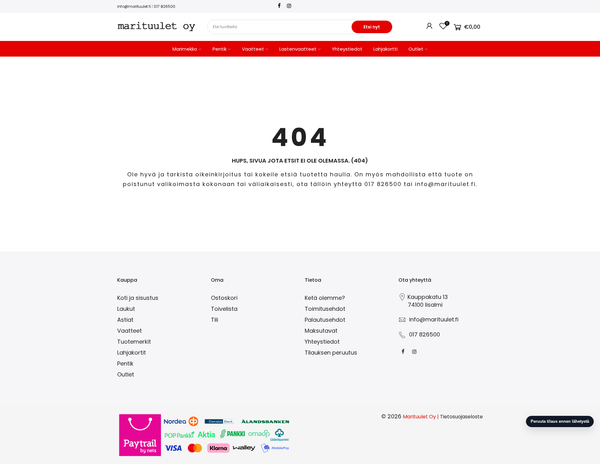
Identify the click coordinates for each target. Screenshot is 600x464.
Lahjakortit (131, 352)
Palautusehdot (325, 320)
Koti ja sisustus (137, 298)
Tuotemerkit (134, 341)
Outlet (415, 49)
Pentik (219, 49)
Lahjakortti (385, 49)
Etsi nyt (371, 27)
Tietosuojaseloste (461, 416)
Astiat (125, 320)
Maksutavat (321, 331)
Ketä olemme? (325, 298)
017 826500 (164, 6)
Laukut (126, 309)
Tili (214, 320)
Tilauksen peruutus (331, 352)
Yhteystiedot (347, 49)
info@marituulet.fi (134, 6)
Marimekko (184, 49)
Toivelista (224, 309)
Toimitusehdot (325, 309)
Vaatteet (253, 49)
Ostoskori (224, 298)
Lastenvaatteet (298, 49)
